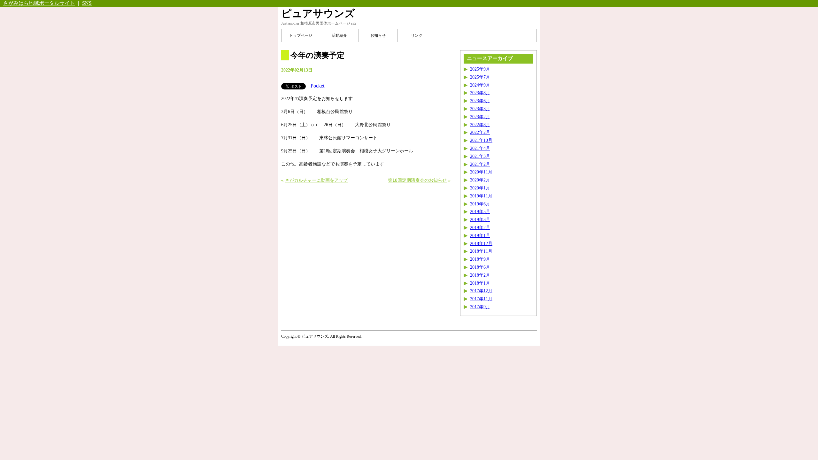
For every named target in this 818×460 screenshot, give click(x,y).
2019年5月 (480, 211)
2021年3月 (480, 156)
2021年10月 (481, 140)
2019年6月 (480, 204)
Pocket (317, 85)
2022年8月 (480, 124)
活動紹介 (339, 35)
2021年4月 (480, 148)
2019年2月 (480, 227)
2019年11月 (481, 196)
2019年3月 (480, 219)
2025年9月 (480, 69)
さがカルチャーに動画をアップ (316, 180)
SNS (87, 3)
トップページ (300, 35)
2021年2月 (480, 164)
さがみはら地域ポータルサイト (39, 3)
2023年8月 (480, 92)
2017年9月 (480, 306)
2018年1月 (480, 283)
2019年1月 (480, 235)
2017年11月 (481, 298)
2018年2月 (480, 275)
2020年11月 (481, 172)
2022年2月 (480, 132)
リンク (416, 35)
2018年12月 (481, 243)
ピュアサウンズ (318, 13)
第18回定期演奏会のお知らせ (417, 180)
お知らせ (378, 35)
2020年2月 (480, 180)
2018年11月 (481, 251)
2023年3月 (480, 108)
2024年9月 (480, 85)
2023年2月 (480, 116)
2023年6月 (480, 100)
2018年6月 (480, 267)
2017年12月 (481, 290)
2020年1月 (480, 188)
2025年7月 (480, 77)
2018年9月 (480, 259)
